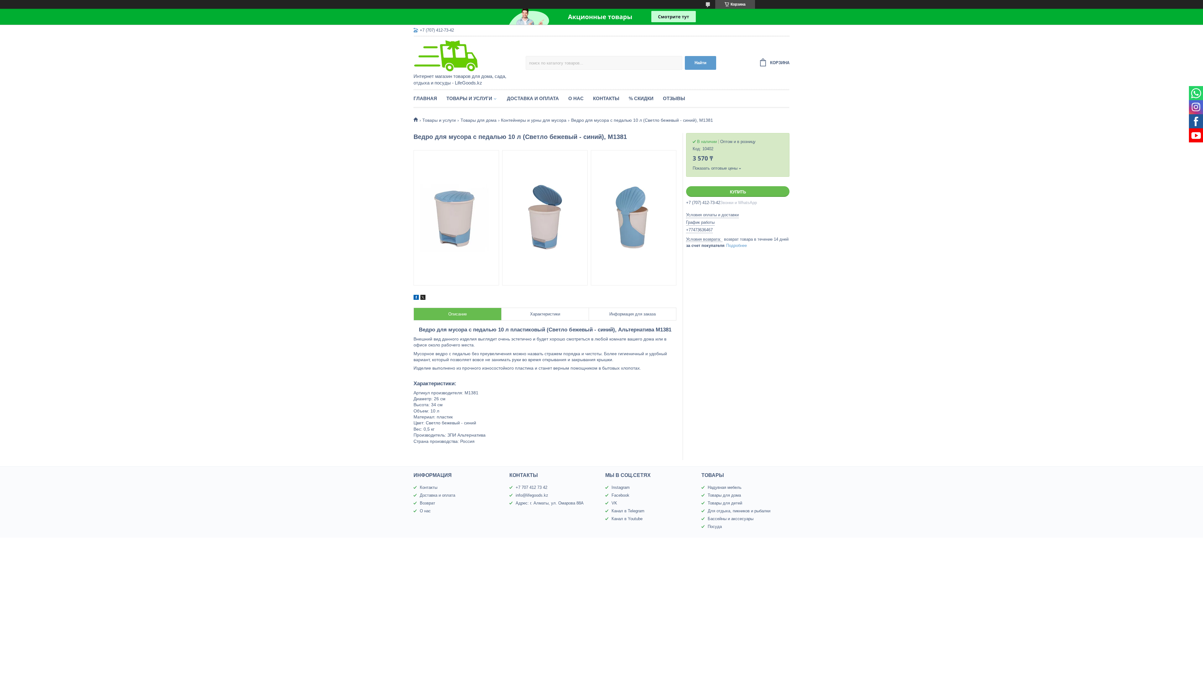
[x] (422, 298)
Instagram (621, 487)
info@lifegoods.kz (532, 495)
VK (614, 503)
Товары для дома (479, 120)
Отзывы (674, 98)
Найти (700, 62)
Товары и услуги (469, 98)
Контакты (606, 98)
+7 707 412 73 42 (531, 487)
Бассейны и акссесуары (730, 518)
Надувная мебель (725, 487)
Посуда (715, 526)
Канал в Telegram (628, 511)
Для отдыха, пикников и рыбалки (739, 511)
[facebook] (416, 298)
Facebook (620, 495)
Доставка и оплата (533, 98)
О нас (576, 98)
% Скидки (641, 98)
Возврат (427, 503)
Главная (425, 98)
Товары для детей (725, 503)
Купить (738, 192)
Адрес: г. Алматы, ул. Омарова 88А (550, 503)
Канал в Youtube (627, 518)
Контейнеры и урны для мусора (533, 120)
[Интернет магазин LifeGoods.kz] (468, 55)
